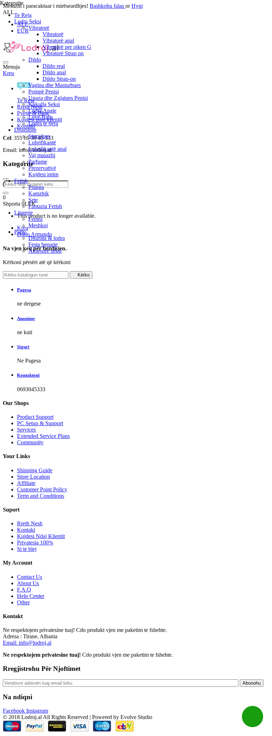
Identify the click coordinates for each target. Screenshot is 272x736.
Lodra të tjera (43, 123)
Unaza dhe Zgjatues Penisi (58, 98)
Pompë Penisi (43, 92)
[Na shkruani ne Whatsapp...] (252, 716)
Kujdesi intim (43, 174)
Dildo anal (54, 72)
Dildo (34, 60)
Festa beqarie (43, 244)
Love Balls (40, 117)
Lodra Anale (42, 111)
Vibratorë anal (58, 41)
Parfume (37, 162)
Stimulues (39, 136)
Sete (33, 200)
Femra (35, 219)
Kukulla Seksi (44, 104)
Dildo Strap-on (59, 79)
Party (20, 232)
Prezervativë (42, 168)
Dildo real (53, 66)
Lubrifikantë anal (47, 149)
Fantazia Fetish (45, 206)
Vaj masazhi (41, 155)
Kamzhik (38, 193)
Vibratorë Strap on (63, 53)
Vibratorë (38, 28)
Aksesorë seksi (45, 251)
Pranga (36, 187)
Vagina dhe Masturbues (54, 85)
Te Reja (23, 15)
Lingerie (23, 213)
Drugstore (25, 130)
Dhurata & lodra (46, 238)
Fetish (21, 181)
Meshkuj (38, 225)
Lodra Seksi (27, 21)
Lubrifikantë (42, 142)
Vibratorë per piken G (66, 47)
